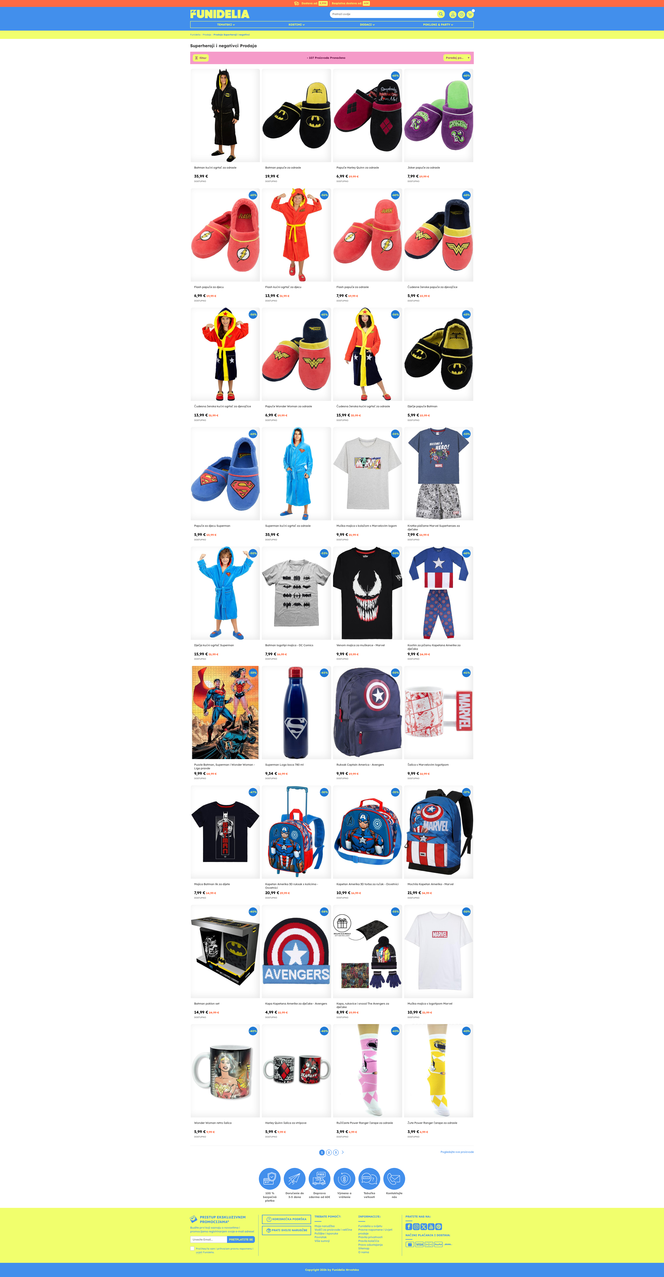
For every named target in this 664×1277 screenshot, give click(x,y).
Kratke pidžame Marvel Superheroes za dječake (434, 527)
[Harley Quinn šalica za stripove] (296, 1071)
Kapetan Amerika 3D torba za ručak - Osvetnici (367, 884)
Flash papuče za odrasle (352, 287)
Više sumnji (322, 1241)
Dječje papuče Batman (422, 406)
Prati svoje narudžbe (289, 1230)
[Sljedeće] (342, 1152)
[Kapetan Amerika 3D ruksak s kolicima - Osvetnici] (296, 832)
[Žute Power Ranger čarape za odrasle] (438, 1071)
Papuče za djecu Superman (212, 525)
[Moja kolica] (470, 14)
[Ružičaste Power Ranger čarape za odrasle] (367, 1071)
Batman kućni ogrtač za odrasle (215, 167)
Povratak (321, 1237)
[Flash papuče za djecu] (225, 235)
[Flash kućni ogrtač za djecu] (296, 235)
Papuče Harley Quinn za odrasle (357, 167)
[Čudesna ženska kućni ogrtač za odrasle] (367, 354)
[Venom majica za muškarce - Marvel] (367, 593)
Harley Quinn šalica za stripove (285, 1123)
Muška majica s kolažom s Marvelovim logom (366, 525)
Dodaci (366, 24)
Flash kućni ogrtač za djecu (283, 287)
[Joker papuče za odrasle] (438, 115)
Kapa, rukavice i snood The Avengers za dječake (362, 1005)
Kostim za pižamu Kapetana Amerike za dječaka (434, 647)
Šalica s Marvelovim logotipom (428, 764)
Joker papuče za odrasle (424, 167)
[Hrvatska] (408, 1227)
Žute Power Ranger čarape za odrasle (432, 1123)
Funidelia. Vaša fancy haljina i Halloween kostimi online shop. (220, 14)
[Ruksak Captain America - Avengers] (367, 712)
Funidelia (195, 34)
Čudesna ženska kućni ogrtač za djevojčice (222, 406)
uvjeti (199, 1252)
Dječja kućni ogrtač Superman (214, 645)
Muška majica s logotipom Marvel (430, 1003)
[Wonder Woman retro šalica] (225, 1071)
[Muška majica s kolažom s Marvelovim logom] (367, 474)
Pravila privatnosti (370, 1237)
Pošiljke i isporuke (326, 1233)
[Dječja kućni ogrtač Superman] (225, 593)
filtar (203, 58)
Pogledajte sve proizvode (457, 1152)
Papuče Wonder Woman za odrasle (288, 406)
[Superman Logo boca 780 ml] (296, 712)
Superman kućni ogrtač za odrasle (288, 525)
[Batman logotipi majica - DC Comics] (296, 593)
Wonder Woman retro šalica (213, 1123)
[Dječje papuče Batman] (438, 354)
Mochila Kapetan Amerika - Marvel (431, 884)
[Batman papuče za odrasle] (296, 115)
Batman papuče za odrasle (283, 167)
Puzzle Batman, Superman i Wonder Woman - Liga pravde (224, 766)
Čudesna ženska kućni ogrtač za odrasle (363, 406)
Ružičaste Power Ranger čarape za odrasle (364, 1123)
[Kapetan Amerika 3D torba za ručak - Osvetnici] (367, 832)
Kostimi (295, 24)
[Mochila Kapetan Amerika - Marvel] (438, 832)
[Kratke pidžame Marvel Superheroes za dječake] (438, 474)
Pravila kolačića (368, 1241)
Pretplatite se (241, 1239)
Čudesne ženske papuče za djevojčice (432, 287)
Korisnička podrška (288, 1219)
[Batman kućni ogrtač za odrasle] (225, 115)
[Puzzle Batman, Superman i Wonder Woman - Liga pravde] (225, 712)
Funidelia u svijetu (370, 1226)
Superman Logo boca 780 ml (284, 764)
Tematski (224, 24)
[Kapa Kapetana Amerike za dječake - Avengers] (296, 951)
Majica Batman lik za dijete (212, 884)
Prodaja (207, 34)
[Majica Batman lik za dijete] (225, 832)
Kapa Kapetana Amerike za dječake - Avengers (296, 1003)
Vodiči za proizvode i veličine (333, 1229)
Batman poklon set (206, 1003)
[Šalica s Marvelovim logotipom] (438, 712)
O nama (363, 1252)
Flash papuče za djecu (209, 287)
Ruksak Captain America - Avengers (360, 764)
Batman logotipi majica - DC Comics (289, 645)
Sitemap (363, 1248)
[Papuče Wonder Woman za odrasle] (296, 354)
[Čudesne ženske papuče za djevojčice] (438, 235)
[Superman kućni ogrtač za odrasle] (296, 474)
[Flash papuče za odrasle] (367, 235)
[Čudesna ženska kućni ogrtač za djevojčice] (225, 354)
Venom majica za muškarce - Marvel (360, 645)
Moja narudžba (325, 1226)
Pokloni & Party (436, 24)
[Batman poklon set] (225, 951)
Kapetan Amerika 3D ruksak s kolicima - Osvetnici (291, 885)
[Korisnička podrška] (461, 14)
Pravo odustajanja (370, 1244)
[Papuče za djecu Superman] (225, 474)
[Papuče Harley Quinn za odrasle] (367, 115)
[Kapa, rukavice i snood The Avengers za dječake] (367, 951)
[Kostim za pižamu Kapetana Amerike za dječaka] (438, 593)
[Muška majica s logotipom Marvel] (438, 951)
